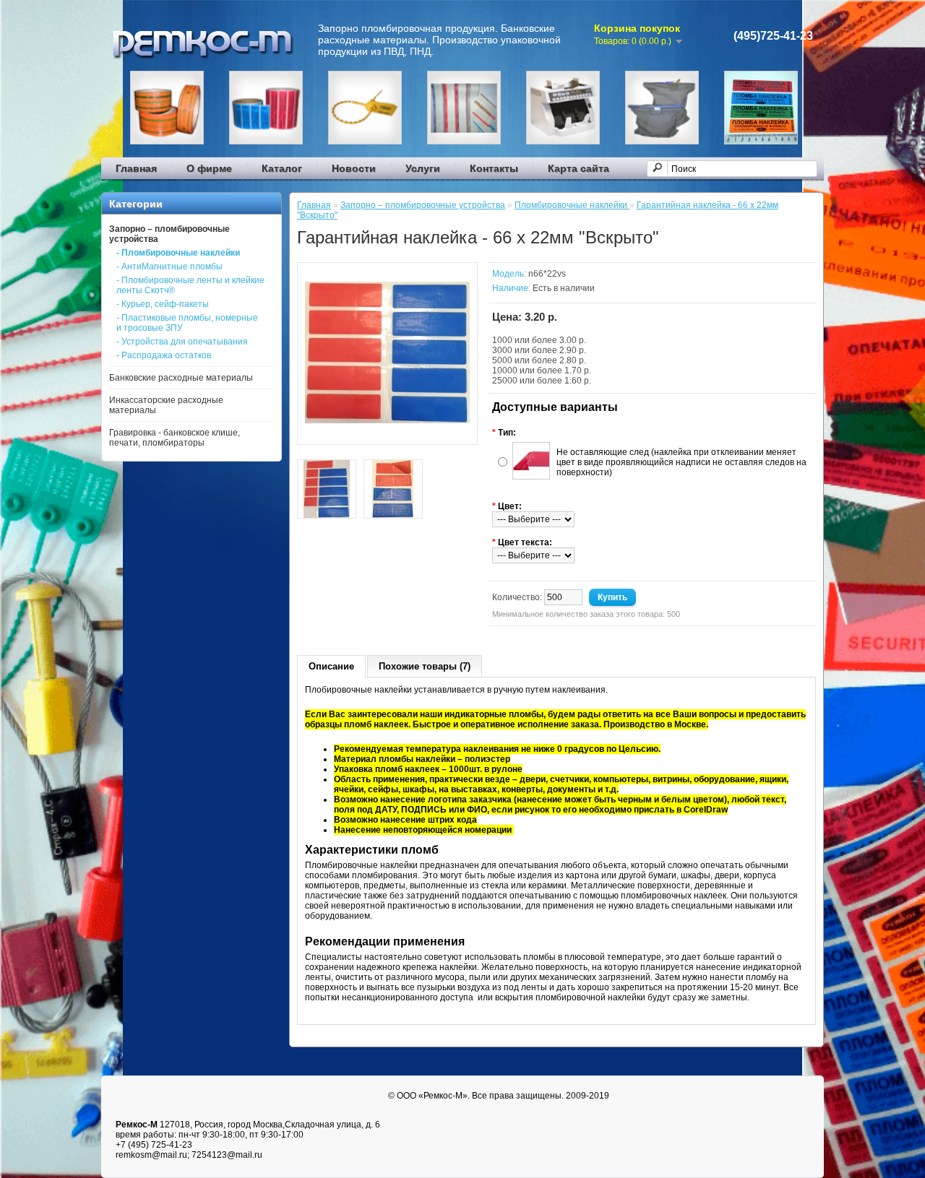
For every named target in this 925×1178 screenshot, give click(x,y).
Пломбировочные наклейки (572, 205)
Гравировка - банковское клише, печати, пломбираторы (174, 438)
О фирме (209, 168)
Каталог (282, 168)
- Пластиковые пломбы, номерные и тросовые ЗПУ (187, 323)
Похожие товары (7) (424, 666)
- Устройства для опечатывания (182, 342)
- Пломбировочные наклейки (178, 253)
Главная (136, 168)
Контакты (494, 168)
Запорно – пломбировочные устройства (422, 205)
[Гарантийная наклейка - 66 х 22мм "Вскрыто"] (387, 432)
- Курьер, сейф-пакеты (162, 304)
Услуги (422, 168)
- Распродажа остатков (163, 355)
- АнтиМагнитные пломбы (169, 266)
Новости (354, 168)
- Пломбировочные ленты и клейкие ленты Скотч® (190, 285)
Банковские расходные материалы (181, 378)
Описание (331, 666)
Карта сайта (578, 168)
